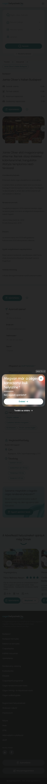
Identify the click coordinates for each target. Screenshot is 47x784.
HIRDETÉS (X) (40, 371)
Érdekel (22, 401)
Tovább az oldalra (22, 410)
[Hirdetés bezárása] (41, 378)
